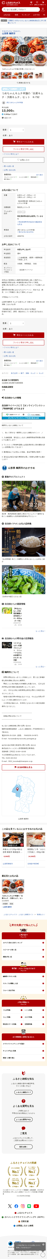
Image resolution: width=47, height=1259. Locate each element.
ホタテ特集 (28, 1017)
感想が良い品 (7, 957)
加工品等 (14, 373)
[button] (43, 9)
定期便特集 (28, 1024)
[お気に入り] (43, 1255)
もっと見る (40, 631)
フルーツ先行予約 (9, 990)
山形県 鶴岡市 (7, 907)
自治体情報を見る (24, 767)
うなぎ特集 (6, 1010)
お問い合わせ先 (10, 170)
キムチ (41, 373)
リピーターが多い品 (9, 950)
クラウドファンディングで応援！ (14, 1044)
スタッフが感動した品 (10, 983)
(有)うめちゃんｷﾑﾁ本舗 (14, 102)
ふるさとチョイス (24, 1213)
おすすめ (36, 15)
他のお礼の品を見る (26, 232)
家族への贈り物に (9, 1058)
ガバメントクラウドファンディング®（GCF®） (24, 1217)
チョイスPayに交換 (9, 1051)
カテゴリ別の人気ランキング (12, 943)
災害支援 (25, 1221)
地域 (16, 15)
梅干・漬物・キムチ (28, 373)
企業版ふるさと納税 (24, 1226)
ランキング (26, 15)
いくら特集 (28, 1010)
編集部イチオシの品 (9, 976)
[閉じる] (43, 1245)
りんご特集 (6, 1017)
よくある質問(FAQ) (23, 1119)
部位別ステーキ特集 (9, 1024)
